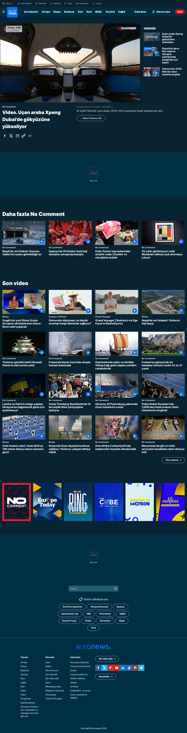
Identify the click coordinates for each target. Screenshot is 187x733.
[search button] (93, 3)
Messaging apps (53, 686)
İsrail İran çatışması (72, 606)
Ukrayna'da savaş (99, 606)
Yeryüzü (110, 11)
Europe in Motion (57, 316)
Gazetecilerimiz (27, 702)
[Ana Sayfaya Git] (12, 12)
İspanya (120, 606)
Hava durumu (51, 670)
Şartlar (73, 670)
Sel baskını (105, 620)
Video (23, 694)
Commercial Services (80, 666)
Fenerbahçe (105, 613)
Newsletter (104, 676)
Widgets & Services (54, 690)
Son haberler (31, 11)
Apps (47, 682)
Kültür (98, 11)
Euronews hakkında (79, 662)
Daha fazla (75, 657)
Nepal (122, 620)
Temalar (24, 657)
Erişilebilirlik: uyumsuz (80, 690)
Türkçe (8, 3)
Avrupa (46, 11)
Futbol (88, 620)
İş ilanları (74, 686)
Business (69, 11)
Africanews (50, 694)
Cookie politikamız (79, 674)
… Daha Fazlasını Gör (91, 118)
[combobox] (108, 3)
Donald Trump (69, 620)
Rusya (52, 442)
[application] (70, 62)
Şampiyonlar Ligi (69, 613)
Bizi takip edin (52, 678)
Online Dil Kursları (53, 698)
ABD (89, 613)
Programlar (25, 698)
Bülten (48, 666)
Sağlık (121, 11)
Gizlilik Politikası (77, 678)
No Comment (9, 247)
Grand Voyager (103, 316)
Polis (93, 627)
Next (89, 11)
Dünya (56, 11)
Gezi (80, 11)
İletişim (73, 682)
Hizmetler (50, 657)
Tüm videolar (172, 460)
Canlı (179, 11)
